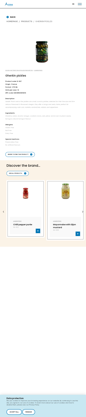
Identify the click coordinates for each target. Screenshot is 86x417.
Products (26, 21)
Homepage (12, 21)
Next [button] (82, 211)
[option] (36, 210)
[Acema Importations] (8, 5)
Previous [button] (3, 211)
